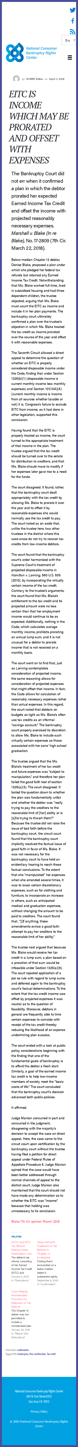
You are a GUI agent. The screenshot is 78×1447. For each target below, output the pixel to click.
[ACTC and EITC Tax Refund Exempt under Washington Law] (24, 1261)
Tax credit (51, 1354)
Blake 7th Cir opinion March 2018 (35, 1221)
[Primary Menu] (70, 57)
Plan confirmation (37, 1354)
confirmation (23, 1350)
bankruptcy (22, 1354)
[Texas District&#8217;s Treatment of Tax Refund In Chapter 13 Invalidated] (50, 1263)
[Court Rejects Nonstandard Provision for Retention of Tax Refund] (24, 1314)
